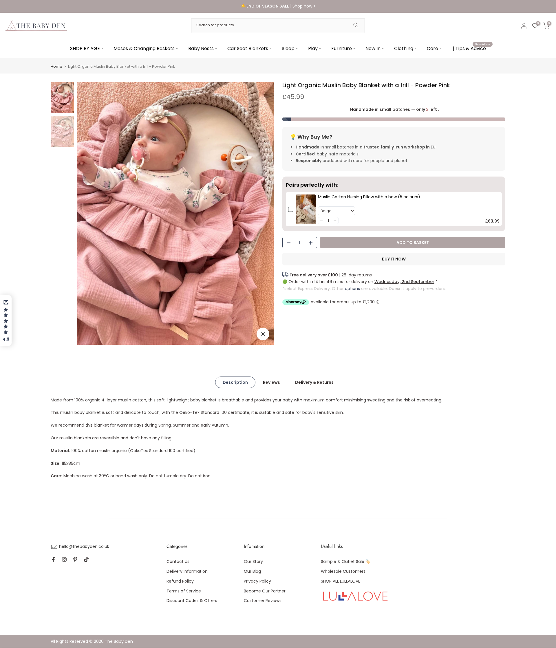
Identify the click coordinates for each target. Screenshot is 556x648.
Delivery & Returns (314, 382)
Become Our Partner (265, 591)
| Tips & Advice (471, 48)
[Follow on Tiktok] (86, 559)
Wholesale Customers (343, 571)
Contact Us (178, 561)
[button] (321, 221)
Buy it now (394, 259)
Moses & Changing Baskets (144, 48)
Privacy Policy (257, 581)
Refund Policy (180, 581)
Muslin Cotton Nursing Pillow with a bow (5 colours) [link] (369, 197)
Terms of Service (184, 591)
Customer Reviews (262, 600)
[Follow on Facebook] (53, 559)
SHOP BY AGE (85, 48)
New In (373, 48)
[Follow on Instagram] (64, 559)
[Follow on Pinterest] (75, 559)
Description (235, 382)
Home (56, 66)
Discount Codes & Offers (192, 600)
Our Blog (252, 571)
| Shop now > (278, 6)
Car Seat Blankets (247, 48)
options (352, 288)
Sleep (288, 48)
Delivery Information (187, 571)
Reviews (271, 382)
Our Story (253, 561)
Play (313, 48)
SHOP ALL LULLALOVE (340, 581)
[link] (306, 209)
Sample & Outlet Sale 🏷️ (345, 561)
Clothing (403, 48)
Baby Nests (201, 48)
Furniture (341, 48)
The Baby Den (119, 641)
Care (432, 48)
